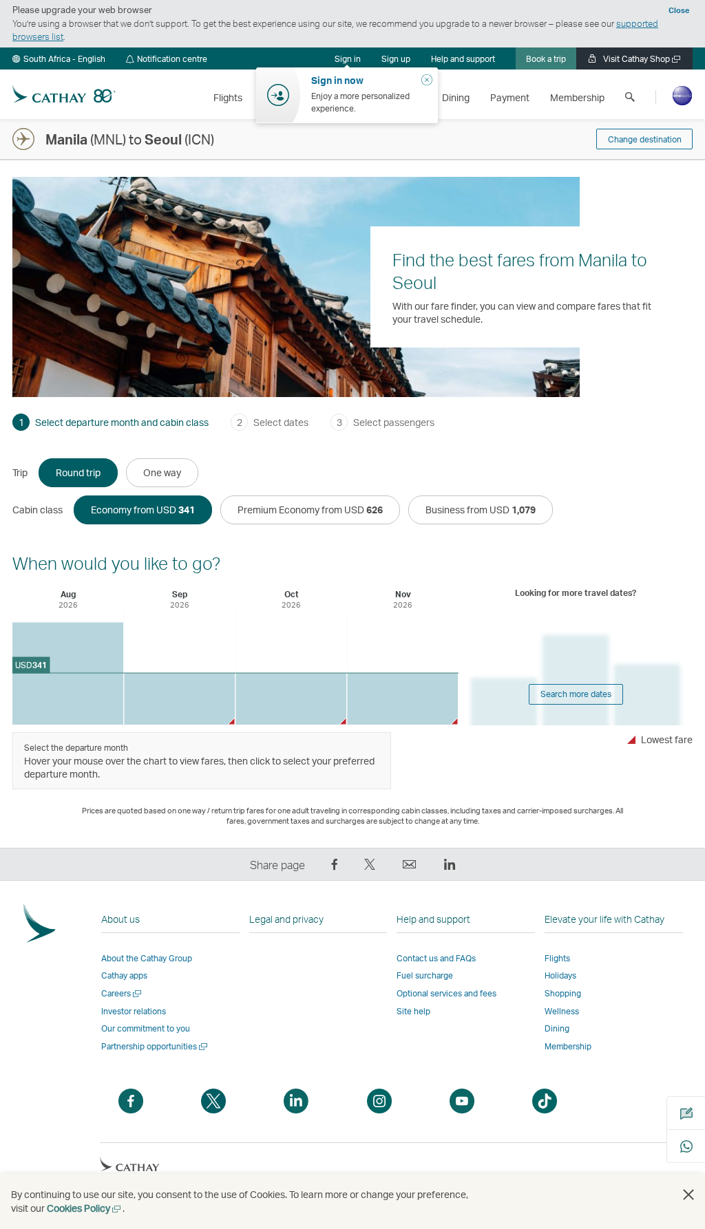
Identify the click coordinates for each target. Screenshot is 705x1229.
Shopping (563, 993)
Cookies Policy (85, 1208)
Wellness (562, 1011)
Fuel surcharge (425, 975)
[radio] (78, 472)
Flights (557, 958)
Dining (557, 1028)
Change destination (645, 139)
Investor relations (133, 1011)
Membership (568, 1046)
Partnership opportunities (155, 1046)
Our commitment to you (145, 1028)
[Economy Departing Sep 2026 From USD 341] (179, 699)
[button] (59, 58)
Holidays (560, 975)
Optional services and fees (446, 993)
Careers (122, 993)
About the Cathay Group (146, 958)
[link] (396, 58)
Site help (413, 1011)
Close (679, 10)
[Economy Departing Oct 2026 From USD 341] (290, 699)
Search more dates (575, 694)
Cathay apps (124, 975)
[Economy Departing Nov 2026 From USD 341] (402, 699)
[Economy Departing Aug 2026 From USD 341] (67, 673)
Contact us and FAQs (436, 958)
